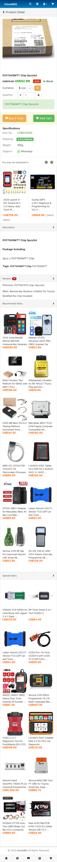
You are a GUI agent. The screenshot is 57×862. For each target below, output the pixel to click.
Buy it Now (16, 118)
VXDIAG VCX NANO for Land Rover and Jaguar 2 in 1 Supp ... (15, 613)
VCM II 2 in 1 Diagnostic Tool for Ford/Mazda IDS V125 (14, 741)
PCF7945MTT (39, 266)
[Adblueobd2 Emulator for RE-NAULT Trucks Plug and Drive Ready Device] (40, 366)
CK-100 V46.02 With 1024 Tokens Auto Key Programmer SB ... (40, 554)
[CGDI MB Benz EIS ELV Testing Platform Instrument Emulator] (15, 408)
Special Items (10, 575)
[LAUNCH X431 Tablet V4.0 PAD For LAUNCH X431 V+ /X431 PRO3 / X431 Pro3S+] (40, 451)
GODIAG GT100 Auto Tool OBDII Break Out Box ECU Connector (14, 826)
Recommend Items (13, 303)
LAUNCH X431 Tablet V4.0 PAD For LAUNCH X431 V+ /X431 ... (40, 469)
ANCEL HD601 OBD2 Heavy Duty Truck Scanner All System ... (14, 698)
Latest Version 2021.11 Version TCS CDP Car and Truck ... (40, 511)
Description (9, 227)
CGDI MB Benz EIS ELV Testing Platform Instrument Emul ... (15, 426)
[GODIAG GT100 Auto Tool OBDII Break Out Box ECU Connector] (15, 808)
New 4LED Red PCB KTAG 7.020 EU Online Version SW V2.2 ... (40, 826)
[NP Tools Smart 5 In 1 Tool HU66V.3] (40, 595)
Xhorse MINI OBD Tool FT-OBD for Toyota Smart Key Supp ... (40, 783)
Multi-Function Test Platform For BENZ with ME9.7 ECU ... (15, 383)
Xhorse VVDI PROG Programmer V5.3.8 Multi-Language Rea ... (40, 698)
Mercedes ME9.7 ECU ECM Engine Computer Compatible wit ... (40, 426)
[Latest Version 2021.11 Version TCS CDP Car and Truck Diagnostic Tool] (40, 494)
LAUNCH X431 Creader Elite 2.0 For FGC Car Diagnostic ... (40, 741)
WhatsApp (26, 151)
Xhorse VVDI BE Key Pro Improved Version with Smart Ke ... (14, 554)
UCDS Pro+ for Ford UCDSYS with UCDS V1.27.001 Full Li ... (39, 655)
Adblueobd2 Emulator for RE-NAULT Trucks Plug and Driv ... (40, 383)
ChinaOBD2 (22, 850)
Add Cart (45, 118)
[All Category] (30, 4)
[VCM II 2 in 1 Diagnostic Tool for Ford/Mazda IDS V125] (15, 723)
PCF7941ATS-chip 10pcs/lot (29, 285)
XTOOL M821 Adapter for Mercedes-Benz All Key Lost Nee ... (14, 511)
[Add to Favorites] (37, 88)
